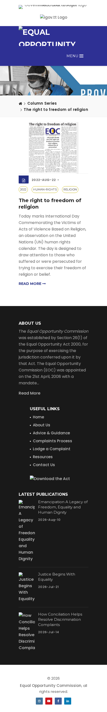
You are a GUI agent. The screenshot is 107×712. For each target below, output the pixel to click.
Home (38, 417)
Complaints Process (52, 441)
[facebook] (58, 701)
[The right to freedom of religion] (53, 148)
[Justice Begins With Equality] (27, 587)
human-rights (45, 189)
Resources (43, 456)
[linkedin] (67, 701)
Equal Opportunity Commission (50, 685)
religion (70, 189)
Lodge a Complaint (51, 448)
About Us (41, 425)
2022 (23, 189)
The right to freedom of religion (56, 109)
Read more (30, 283)
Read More (29, 393)
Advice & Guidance (51, 433)
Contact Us (44, 464)
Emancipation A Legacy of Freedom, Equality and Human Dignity (63, 507)
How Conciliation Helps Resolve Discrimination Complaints (60, 619)
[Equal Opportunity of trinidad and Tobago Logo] (53, 36)
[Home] (20, 103)
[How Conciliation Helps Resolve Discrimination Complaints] (27, 631)
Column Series (42, 103)
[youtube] (48, 701)
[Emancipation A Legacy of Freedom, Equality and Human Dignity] (27, 531)
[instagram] (39, 701)
